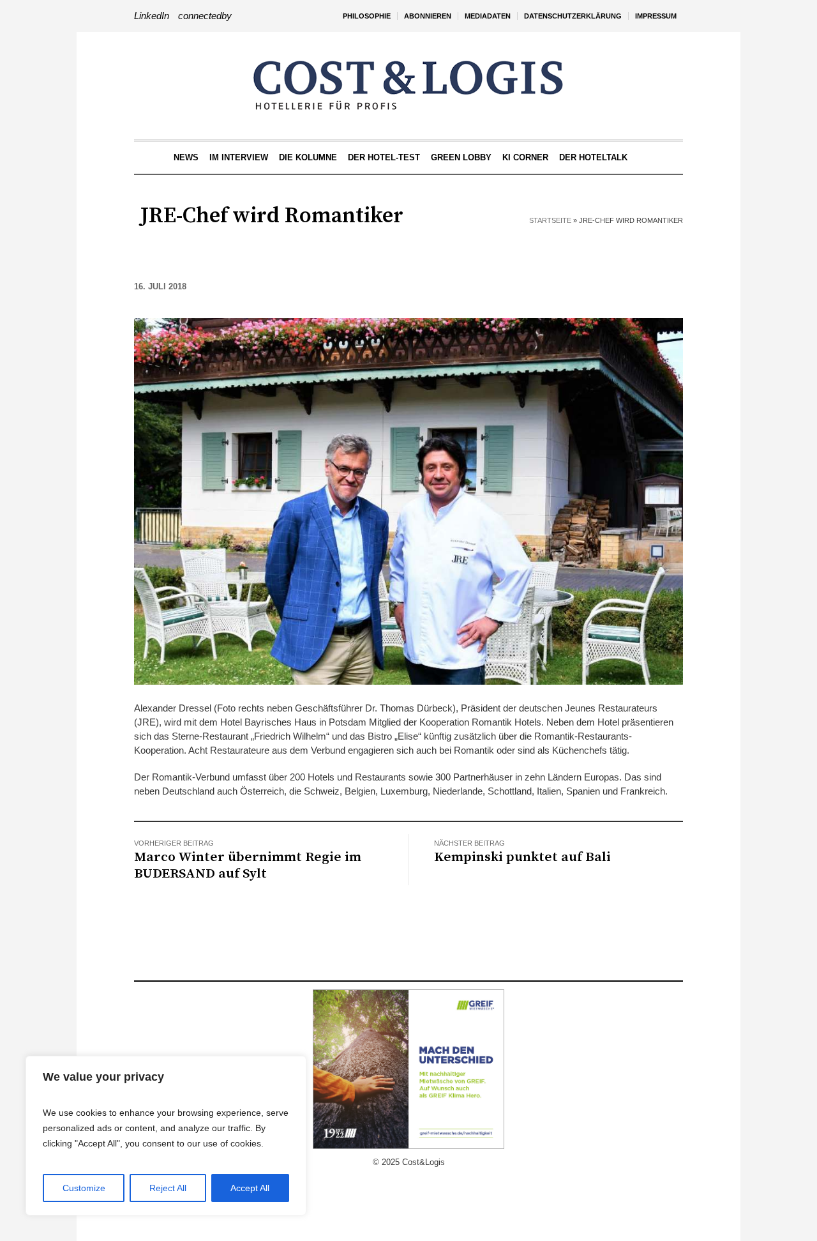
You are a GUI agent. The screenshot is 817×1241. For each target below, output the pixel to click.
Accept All (249, 1188)
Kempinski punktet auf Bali (522, 857)
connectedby (205, 15)
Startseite (550, 220)
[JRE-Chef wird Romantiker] (408, 500)
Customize (84, 1188)
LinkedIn (151, 15)
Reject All (167, 1188)
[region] (166, 1135)
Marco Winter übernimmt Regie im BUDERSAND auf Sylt (247, 865)
